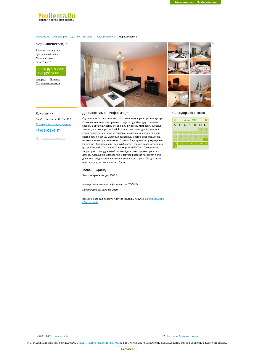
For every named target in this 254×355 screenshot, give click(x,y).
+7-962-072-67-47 (48, 130)
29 (201, 143)
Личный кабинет (209, 2)
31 (176, 147)
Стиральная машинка (48, 83)
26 (186, 143)
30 (206, 143)
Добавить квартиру (184, 2)
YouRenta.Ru (61, 336)
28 (196, 143)
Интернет (41, 79)
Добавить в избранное (53, 138)
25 (181, 143)
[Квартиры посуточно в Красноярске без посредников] (63, 19)
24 (176, 143)
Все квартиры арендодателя (53, 124)
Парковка (55, 79)
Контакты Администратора (183, 335)
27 (191, 143)
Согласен (127, 349)
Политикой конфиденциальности (100, 342)
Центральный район (82, 36)
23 (206, 140)
